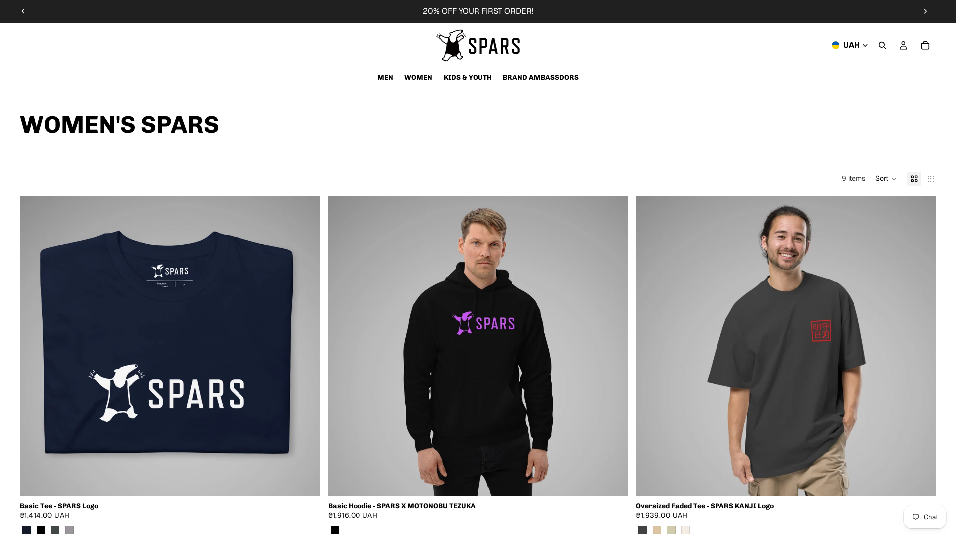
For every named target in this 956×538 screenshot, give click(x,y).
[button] (886, 179)
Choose (313, 480)
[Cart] (925, 45)
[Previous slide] (23, 11)
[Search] (882, 45)
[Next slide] (925, 11)
